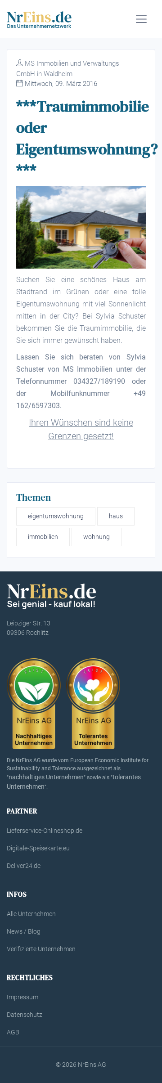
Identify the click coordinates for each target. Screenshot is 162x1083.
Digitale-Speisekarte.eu (38, 848)
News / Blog (23, 931)
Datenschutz (24, 1014)
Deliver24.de (23, 865)
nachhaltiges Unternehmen (46, 777)
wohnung (96, 536)
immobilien (43, 536)
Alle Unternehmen (31, 913)
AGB (13, 1032)
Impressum (22, 997)
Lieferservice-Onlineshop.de (44, 830)
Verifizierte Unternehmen (41, 949)
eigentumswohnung (56, 516)
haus (116, 516)
